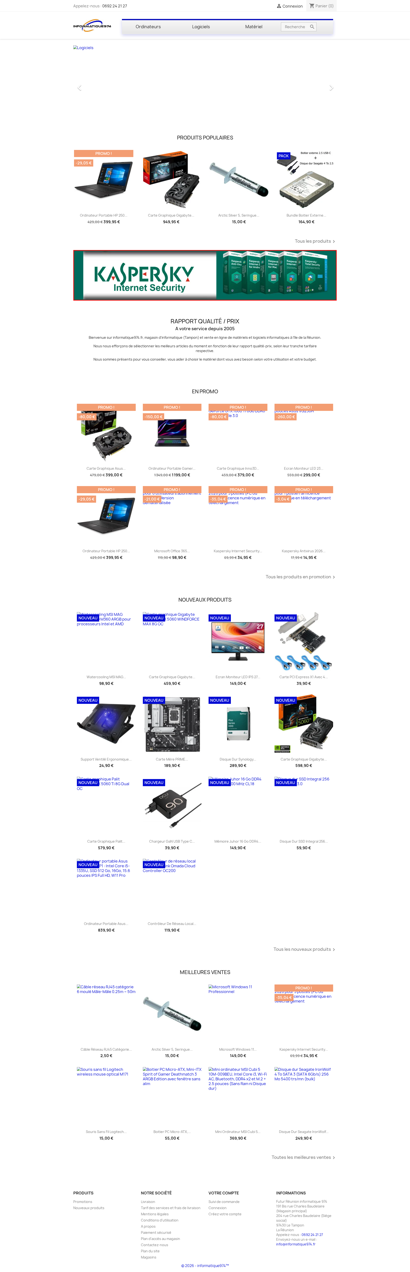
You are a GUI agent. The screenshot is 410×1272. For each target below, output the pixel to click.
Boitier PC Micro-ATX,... (172, 1131)
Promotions (82, 1201)
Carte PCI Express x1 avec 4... (304, 677)
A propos (148, 1226)
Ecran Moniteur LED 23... (303, 468)
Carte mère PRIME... (172, 759)
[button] (93, 85)
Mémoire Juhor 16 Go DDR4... (237, 841)
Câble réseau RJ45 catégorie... (106, 1049)
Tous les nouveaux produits (305, 949)
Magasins (148, 1257)
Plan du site (150, 1251)
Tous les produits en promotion (301, 577)
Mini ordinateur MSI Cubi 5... (238, 1131)
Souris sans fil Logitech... (106, 1131)
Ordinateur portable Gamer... (172, 468)
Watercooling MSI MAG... (106, 677)
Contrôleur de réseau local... (172, 923)
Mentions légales (155, 1214)
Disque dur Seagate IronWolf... (304, 1131)
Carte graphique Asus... (106, 468)
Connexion (218, 1208)
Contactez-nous (154, 1245)
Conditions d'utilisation (159, 1220)
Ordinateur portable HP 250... (103, 215)
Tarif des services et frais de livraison (170, 1208)
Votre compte (224, 1193)
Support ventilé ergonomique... (106, 759)
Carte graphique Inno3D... (238, 468)
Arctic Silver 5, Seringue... (238, 215)
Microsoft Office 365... (172, 551)
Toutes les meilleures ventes (304, 1158)
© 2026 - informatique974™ (205, 1265)
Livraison (148, 1201)
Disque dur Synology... (238, 759)
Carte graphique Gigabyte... (171, 215)
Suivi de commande (224, 1201)
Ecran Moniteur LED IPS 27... (238, 677)
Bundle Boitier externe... (306, 215)
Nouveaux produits (88, 1208)
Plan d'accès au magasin (160, 1238)
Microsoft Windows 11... (238, 1049)
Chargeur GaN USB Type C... (172, 841)
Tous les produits (316, 241)
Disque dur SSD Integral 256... (304, 841)
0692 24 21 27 (114, 6)
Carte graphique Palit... (106, 841)
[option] (205, 85)
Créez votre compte (225, 1214)
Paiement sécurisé (156, 1232)
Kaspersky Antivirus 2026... (304, 551)
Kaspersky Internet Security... (238, 551)
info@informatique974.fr (296, 1244)
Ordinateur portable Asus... (106, 923)
